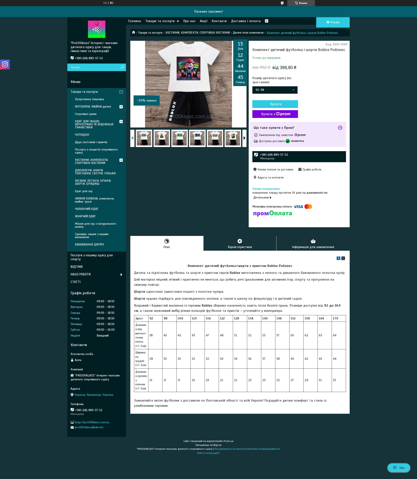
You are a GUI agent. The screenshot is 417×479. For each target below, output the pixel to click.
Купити (275, 104)
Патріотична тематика (89, 99)
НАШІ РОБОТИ (81, 274)
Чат (402, 467)
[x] (343, 259)
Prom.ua (228, 441)
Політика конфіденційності (264, 448)
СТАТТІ (76, 282)
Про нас (189, 21)
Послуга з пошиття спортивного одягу (96, 151)
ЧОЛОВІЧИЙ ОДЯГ (86, 209)
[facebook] (338, 259)
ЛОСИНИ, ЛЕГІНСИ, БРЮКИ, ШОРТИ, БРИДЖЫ (93, 182)
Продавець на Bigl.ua (209, 444)
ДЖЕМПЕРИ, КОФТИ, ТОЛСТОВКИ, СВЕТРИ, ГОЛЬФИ (95, 171)
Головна (134, 21)
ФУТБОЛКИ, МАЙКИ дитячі (93, 106)
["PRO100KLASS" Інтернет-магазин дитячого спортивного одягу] (97, 29)
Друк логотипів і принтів (91, 142)
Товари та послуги (160, 21)
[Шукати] (122, 67)
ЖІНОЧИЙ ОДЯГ (85, 216)
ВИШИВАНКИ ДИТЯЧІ (89, 244)
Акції (203, 21)
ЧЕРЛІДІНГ (82, 135)
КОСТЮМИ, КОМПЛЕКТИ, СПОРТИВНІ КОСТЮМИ (197, 32)
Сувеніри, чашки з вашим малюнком (91, 235)
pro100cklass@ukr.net (89, 427)
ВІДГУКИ (77, 267)
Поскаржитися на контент (230, 448)
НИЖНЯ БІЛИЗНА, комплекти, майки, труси (94, 200)
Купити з (268, 114)
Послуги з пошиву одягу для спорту (92, 257)
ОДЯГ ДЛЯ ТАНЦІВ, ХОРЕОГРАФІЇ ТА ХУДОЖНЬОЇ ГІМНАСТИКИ (94, 124)
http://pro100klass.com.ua (92, 422)
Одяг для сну (84, 191)
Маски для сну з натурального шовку (95, 225)
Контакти (219, 21)
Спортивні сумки (85, 114)
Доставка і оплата (246, 21)
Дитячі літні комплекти (248, 32)
